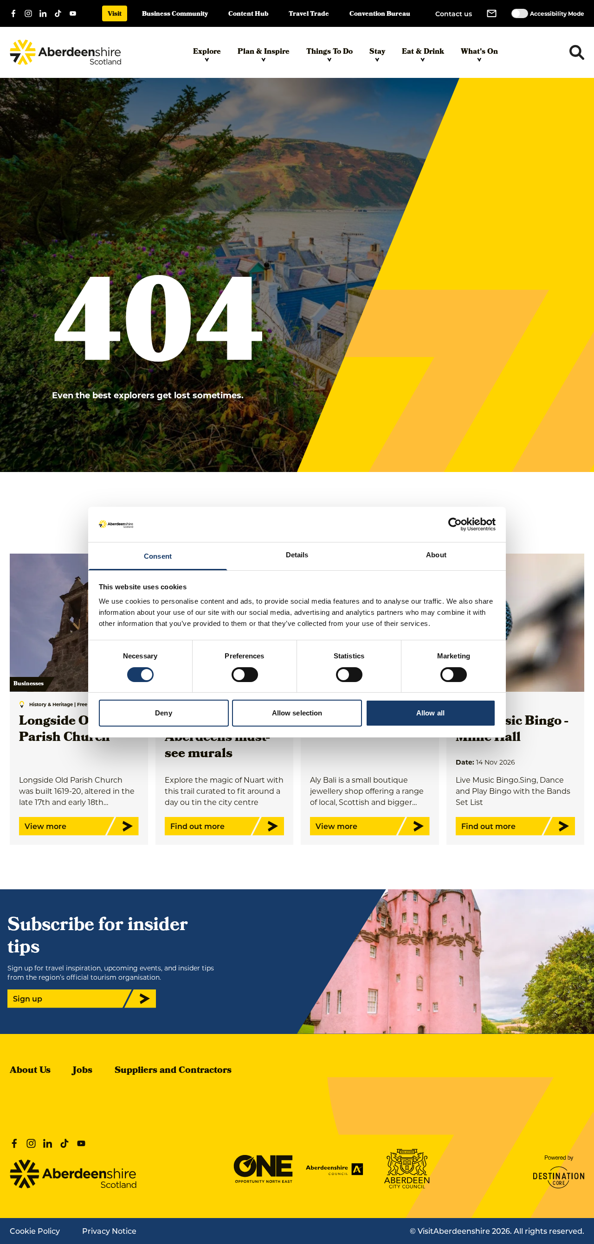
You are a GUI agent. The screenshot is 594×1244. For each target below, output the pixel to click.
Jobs (82, 1071)
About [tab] (436, 555)
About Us (30, 1071)
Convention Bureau (379, 14)
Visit (115, 14)
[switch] (245, 674)
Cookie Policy (35, 1231)
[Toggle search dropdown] (576, 52)
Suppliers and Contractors (173, 1071)
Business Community (175, 14)
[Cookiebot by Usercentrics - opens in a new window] (455, 524)
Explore (207, 52)
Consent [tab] (158, 556)
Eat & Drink (423, 52)
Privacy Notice (109, 1231)
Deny (163, 713)
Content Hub (248, 14)
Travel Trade (309, 14)
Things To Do (329, 52)
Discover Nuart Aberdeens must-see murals (217, 738)
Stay (377, 52)
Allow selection (297, 713)
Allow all (430, 713)
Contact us (453, 13)
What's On (479, 52)
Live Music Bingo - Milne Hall (512, 730)
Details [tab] (297, 555)
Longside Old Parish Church (64, 730)
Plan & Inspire (264, 52)
